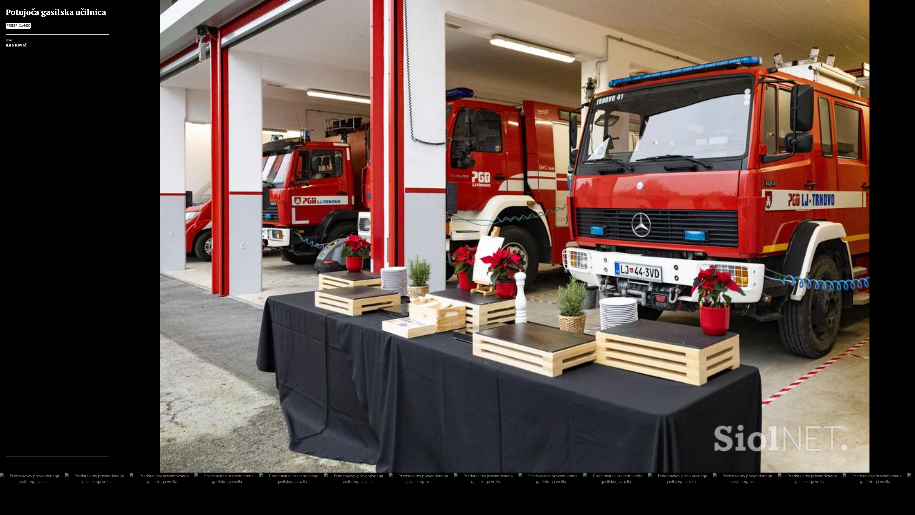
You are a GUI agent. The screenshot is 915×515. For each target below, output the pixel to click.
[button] (30, 450)
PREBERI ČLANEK (18, 25)
